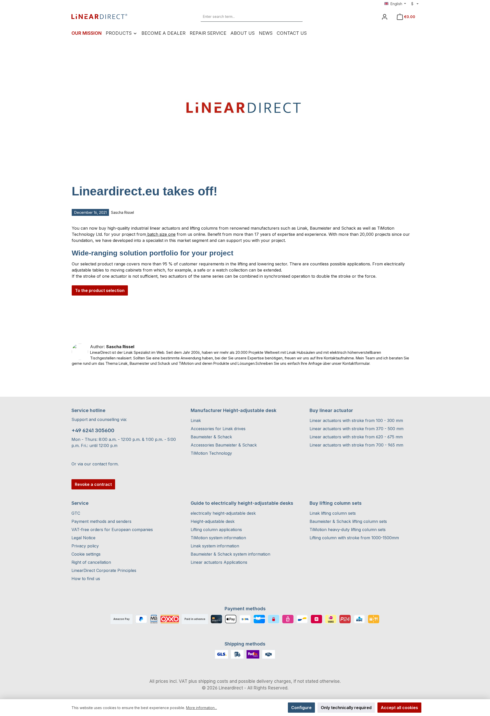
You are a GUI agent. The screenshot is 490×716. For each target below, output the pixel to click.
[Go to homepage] (99, 16)
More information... (201, 708)
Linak (196, 420)
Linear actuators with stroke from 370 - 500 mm (356, 428)
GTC (75, 513)
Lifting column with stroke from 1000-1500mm (354, 537)
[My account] (384, 16)
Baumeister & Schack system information (230, 554)
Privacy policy (85, 545)
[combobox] (246, 16)
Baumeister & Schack (211, 436)
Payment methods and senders (101, 521)
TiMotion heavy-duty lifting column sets (348, 529)
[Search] (297, 16)
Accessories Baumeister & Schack (224, 445)
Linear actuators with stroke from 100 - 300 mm (356, 420)
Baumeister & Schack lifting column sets (348, 521)
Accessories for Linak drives (218, 428)
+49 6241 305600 (92, 430)
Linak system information (215, 545)
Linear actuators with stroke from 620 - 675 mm (356, 436)
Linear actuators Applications (219, 562)
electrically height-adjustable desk (223, 513)
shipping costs (213, 681)
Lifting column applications (216, 529)
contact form (105, 463)
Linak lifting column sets (333, 513)
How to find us (85, 578)
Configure (301, 707)
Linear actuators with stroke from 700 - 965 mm (356, 445)
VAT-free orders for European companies (112, 529)
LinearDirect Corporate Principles (103, 570)
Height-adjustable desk (213, 521)
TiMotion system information (218, 537)
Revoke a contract (93, 484)
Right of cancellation (91, 562)
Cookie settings (86, 554)
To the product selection (100, 290)
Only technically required (346, 707)
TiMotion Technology (211, 453)
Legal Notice (83, 537)
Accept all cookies (399, 707)
